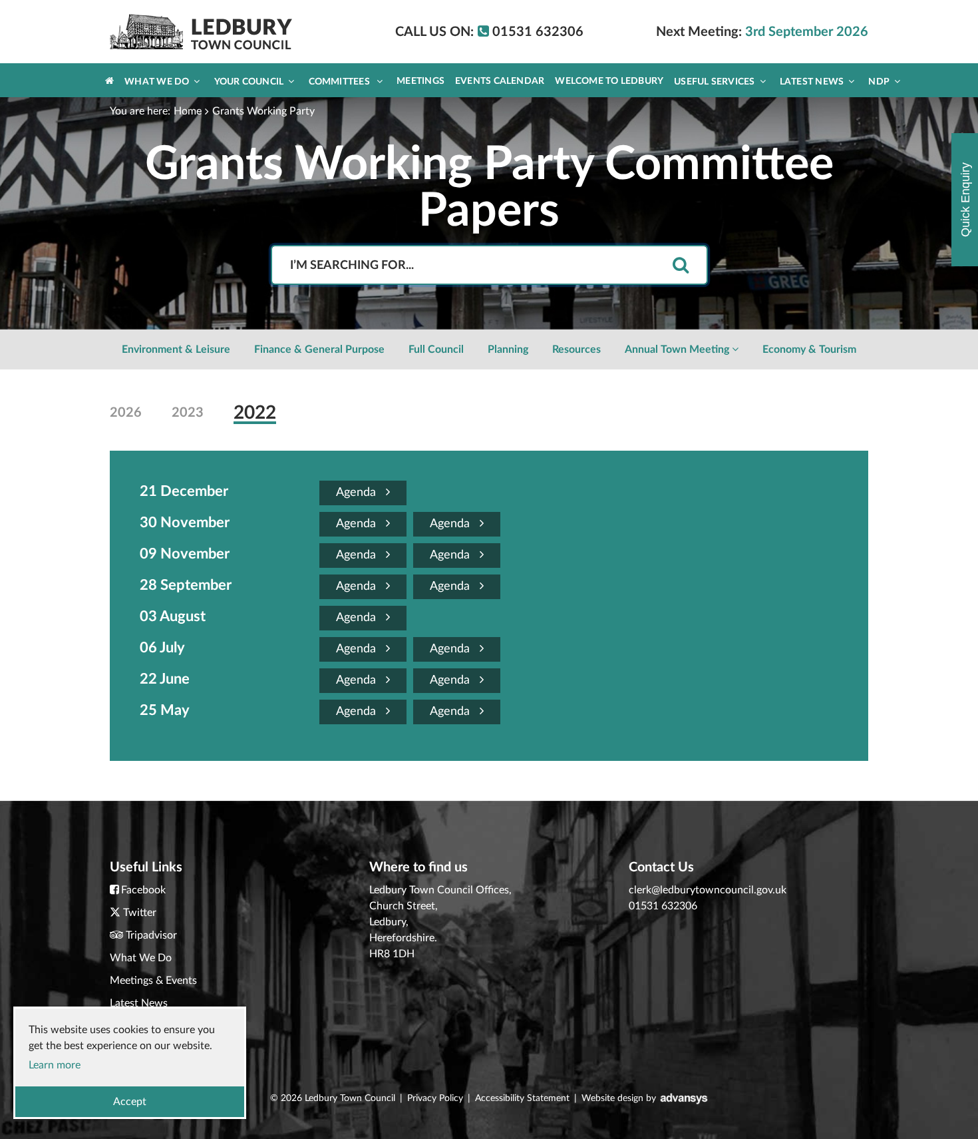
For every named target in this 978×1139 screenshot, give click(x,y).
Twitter (139, 912)
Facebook (143, 890)
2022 (255, 412)
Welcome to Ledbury (609, 81)
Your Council (249, 82)
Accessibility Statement (522, 1098)
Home (188, 111)
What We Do (156, 82)
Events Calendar (499, 81)
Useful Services (714, 82)
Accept (129, 1101)
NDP (879, 82)
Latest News (812, 82)
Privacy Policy (435, 1098)
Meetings (420, 81)
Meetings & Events (153, 980)
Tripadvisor (151, 935)
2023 (188, 412)
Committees (340, 82)
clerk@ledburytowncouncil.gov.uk (707, 890)
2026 (126, 412)
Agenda (357, 493)
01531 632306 (663, 906)
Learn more (55, 1065)
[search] (681, 266)
